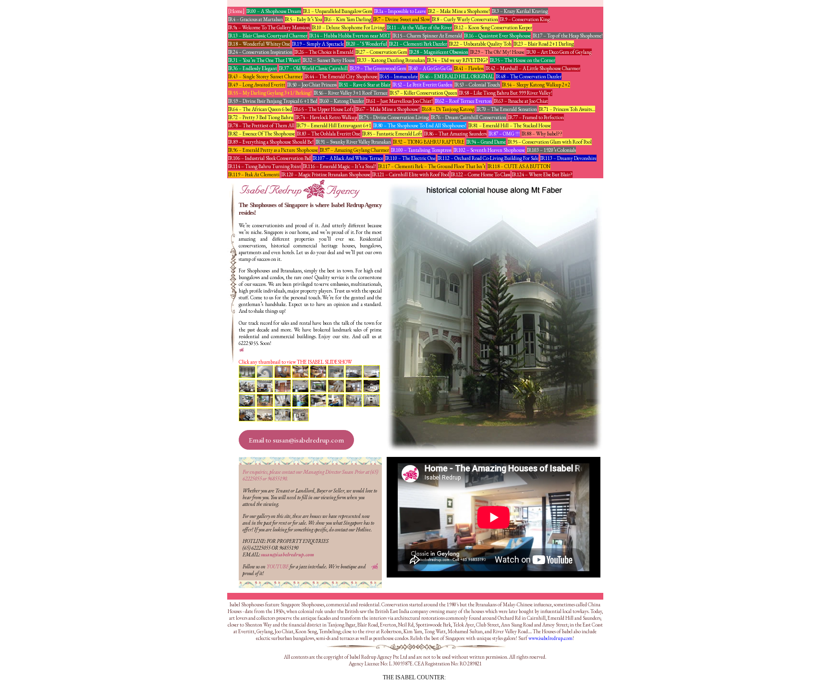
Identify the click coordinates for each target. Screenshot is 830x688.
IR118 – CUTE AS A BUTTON (519, 166)
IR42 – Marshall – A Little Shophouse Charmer (533, 68)
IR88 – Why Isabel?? (542, 133)
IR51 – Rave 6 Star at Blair (365, 84)
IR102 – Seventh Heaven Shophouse (489, 150)
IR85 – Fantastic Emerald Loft (392, 133)
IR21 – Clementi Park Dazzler (418, 43)
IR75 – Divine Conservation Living (394, 117)
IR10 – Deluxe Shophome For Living (348, 27)
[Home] (236, 11)
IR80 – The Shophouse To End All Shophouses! (419, 125)
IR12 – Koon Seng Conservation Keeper (493, 27)
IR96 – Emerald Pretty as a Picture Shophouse (273, 150)
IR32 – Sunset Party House (329, 60)
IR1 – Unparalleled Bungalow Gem (337, 11)
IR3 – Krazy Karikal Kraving (520, 11)
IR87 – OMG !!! (504, 133)
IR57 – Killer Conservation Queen (423, 92)
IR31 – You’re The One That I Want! (264, 60)
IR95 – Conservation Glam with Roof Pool (550, 141)
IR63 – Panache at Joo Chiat (521, 101)
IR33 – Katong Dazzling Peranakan (391, 60)
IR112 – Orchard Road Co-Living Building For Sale (488, 158)
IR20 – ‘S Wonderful (366, 43)
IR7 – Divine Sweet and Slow (401, 19)
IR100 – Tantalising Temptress (421, 150)
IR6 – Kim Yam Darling (347, 19)
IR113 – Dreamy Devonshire (568, 158)
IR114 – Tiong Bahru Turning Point (264, 166)
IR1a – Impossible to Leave (400, 11)
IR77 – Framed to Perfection (536, 117)
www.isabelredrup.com (550, 638)
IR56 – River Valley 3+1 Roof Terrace (351, 92)
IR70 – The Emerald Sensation (506, 109)
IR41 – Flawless (469, 68)
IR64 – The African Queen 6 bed (260, 109)
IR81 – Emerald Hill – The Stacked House (509, 125)
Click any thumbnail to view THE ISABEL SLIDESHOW (295, 361)
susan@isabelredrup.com (287, 554)
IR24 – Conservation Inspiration (260, 52)
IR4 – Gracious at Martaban (255, 19)
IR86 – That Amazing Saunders (455, 133)
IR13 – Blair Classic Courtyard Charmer (267, 35)
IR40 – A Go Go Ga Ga (430, 68)
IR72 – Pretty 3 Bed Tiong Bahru (260, 117)
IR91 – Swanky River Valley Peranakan (353, 141)
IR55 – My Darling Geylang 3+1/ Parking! (270, 92)
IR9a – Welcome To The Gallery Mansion (269, 27)
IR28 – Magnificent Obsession (438, 52)
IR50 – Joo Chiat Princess (312, 84)
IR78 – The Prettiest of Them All (261, 125)
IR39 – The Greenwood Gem (378, 68)
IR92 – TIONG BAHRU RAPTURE (428, 141)
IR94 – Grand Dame (486, 141)
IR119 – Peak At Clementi (254, 174)
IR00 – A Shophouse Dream (273, 11)
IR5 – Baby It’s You (303, 19)
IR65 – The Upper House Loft (324, 109)
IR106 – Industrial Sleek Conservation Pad (269, 158)
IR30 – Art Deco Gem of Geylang (559, 52)
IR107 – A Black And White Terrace (348, 158)
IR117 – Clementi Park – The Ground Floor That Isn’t (432, 166)
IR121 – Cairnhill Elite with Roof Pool (410, 174)
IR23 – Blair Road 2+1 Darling (543, 43)
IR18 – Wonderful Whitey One (259, 43)
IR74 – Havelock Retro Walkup (326, 117)
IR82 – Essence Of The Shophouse (261, 133)
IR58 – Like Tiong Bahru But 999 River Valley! (505, 92)
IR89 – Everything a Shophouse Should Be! (271, 141)
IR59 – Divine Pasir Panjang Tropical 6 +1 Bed (272, 101)
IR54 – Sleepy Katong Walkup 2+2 (536, 84)
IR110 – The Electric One (410, 158)
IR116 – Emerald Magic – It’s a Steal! (339, 166)
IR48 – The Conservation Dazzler (528, 76)
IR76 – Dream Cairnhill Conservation (468, 117)
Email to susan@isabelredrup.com (296, 439)
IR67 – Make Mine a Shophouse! (387, 109)
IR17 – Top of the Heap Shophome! (568, 35)
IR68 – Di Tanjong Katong (448, 109)
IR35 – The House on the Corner (522, 60)
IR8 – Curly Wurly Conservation (465, 19)
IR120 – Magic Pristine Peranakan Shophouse (325, 174)
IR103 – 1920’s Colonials (551, 150)
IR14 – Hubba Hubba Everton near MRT (350, 35)
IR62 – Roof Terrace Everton (463, 101)
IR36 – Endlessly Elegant (252, 68)
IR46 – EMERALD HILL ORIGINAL (457, 76)
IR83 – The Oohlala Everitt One (328, 133)
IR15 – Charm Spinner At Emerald (427, 35)
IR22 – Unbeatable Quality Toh (480, 43)
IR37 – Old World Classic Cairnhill (313, 68)
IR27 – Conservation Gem (381, 52)
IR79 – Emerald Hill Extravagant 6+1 (333, 125)
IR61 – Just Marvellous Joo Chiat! (399, 101)
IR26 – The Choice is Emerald (324, 52)
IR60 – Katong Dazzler (341, 101)
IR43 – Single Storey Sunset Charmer (265, 76)
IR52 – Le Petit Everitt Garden (422, 84)
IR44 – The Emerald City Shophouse (341, 76)
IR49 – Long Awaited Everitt (256, 84)
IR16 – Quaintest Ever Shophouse (497, 35)
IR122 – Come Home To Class (480, 174)
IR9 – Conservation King (525, 19)
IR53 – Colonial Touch (477, 84)
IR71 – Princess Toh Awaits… (567, 109)
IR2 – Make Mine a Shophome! (459, 11)
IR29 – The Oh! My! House (497, 52)
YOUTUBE (278, 566)
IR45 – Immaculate (398, 76)
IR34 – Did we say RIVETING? (457, 60)
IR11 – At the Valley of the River (419, 27)
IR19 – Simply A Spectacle (318, 43)
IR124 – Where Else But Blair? (542, 174)
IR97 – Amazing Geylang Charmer (354, 150)
